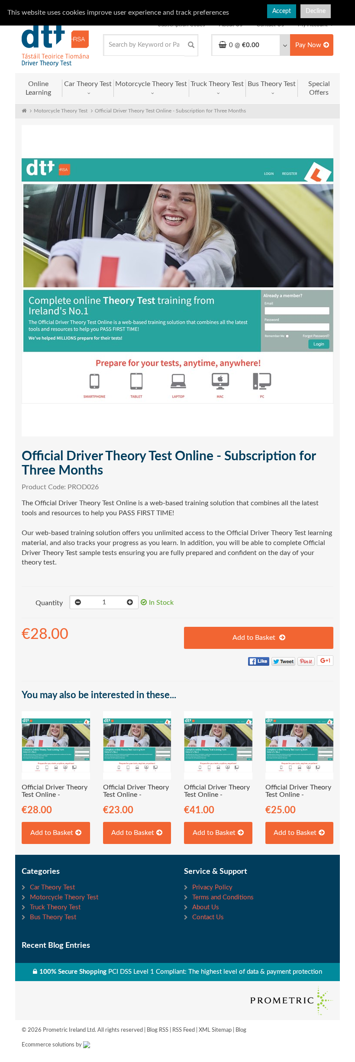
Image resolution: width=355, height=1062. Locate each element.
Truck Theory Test (217, 83)
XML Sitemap (215, 1030)
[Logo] (56, 45)
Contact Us (208, 917)
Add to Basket (254, 637)
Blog (241, 1030)
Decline (316, 11)
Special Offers (319, 88)
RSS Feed (183, 1030)
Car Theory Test (88, 83)
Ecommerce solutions (48, 1045)
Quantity (49, 603)
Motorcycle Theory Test (151, 83)
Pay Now (308, 45)
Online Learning (38, 88)
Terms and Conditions (223, 897)
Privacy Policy (212, 887)
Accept (281, 11)
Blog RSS (157, 1030)
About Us (205, 907)
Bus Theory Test (272, 83)
